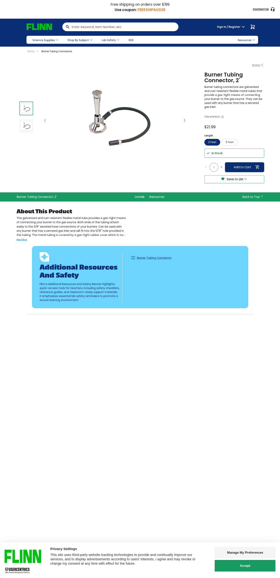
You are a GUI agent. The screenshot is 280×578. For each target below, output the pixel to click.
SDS (131, 40)
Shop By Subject (78, 40)
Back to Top (251, 197)
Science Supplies (44, 40)
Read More (22, 239)
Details (140, 197)
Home (30, 51)
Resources (156, 197)
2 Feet (212, 142)
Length (208, 135)
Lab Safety (109, 40)
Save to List (235, 179)
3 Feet (230, 142)
